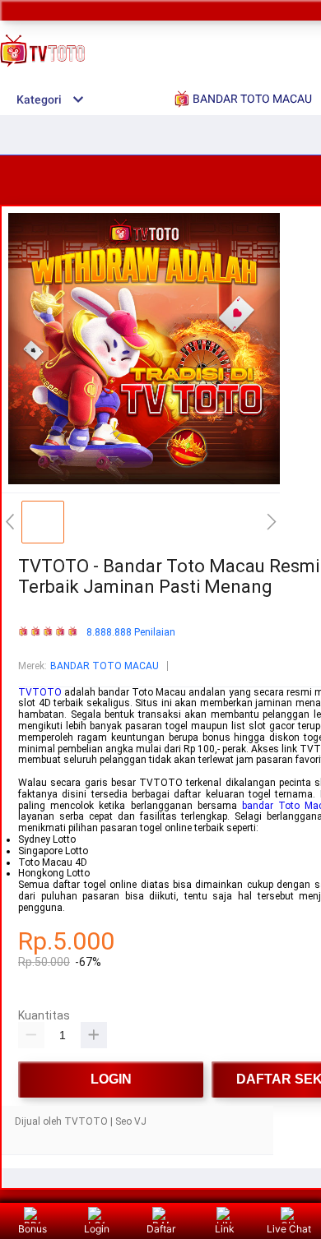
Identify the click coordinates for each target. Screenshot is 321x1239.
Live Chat (289, 1229)
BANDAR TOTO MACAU (104, 666)
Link (225, 1229)
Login (96, 1229)
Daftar (161, 1229)
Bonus (32, 1229)
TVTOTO (40, 692)
